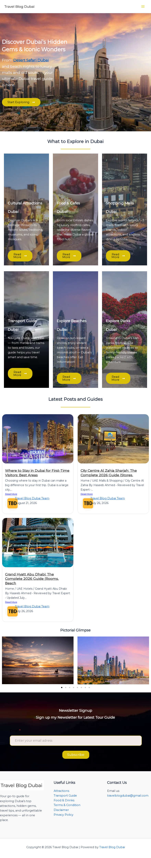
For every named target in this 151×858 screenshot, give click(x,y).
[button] (61, 687)
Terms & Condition (67, 805)
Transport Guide (65, 795)
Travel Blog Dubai (112, 847)
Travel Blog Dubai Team (32, 498)
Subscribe (75, 755)
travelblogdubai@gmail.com (127, 795)
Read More (11, 493)
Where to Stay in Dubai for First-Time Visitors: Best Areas (37, 472)
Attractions (61, 791)
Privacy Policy (63, 814)
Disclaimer (61, 810)
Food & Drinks (64, 800)
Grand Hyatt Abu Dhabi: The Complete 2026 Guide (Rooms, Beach (32, 578)
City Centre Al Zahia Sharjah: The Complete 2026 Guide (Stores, (109, 472)
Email (15, 731)
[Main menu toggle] (143, 6)
